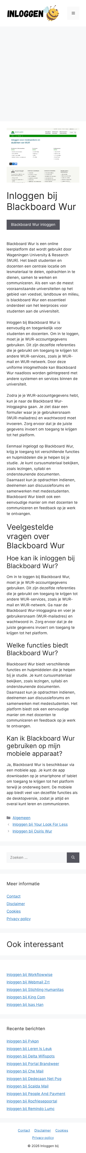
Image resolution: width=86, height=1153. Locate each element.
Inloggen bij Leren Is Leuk (29, 1048)
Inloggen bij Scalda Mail (28, 1086)
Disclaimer (16, 904)
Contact (14, 896)
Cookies (14, 911)
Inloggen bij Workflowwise (29, 974)
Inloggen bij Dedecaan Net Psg (34, 1078)
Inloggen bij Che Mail (25, 1071)
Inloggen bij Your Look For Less (40, 824)
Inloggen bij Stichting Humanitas (35, 989)
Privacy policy (19, 919)
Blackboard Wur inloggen (33, 224)
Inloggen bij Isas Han (25, 1004)
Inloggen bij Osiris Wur (32, 831)
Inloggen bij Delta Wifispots (31, 1056)
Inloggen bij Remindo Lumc (30, 1108)
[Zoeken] (73, 857)
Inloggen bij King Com (26, 997)
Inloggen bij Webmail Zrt (28, 982)
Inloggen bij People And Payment (36, 1093)
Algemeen (21, 818)
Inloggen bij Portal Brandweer (33, 1063)
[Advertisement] (43, 72)
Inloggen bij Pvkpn (23, 1041)
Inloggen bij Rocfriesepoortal (32, 1101)
